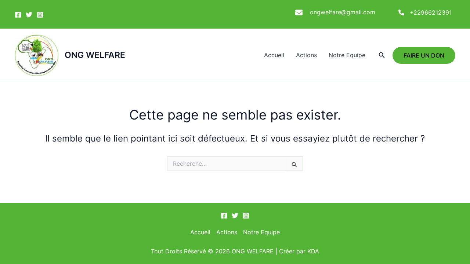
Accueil (274, 55)
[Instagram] (40, 14)
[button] (382, 55)
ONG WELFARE (95, 55)
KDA (313, 251)
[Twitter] (29, 14)
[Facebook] (18, 14)
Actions (306, 55)
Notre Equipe (347, 55)
